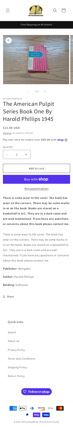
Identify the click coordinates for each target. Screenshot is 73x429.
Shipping (7, 133)
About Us (13, 341)
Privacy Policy (16, 350)
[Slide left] (28, 91)
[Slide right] (45, 91)
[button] (8, 10)
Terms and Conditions (21, 358)
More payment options (36, 188)
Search (12, 332)
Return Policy (16, 376)
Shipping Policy (17, 367)
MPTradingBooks (30, 421)
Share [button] (10, 296)
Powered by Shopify (49, 421)
